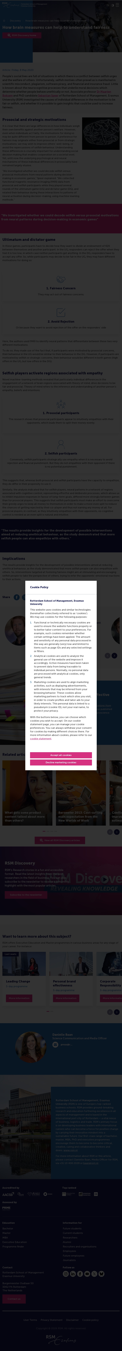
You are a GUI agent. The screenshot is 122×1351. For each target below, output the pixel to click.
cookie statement (40, 738)
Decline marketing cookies (61, 762)
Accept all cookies (61, 755)
